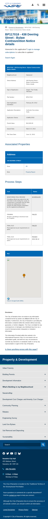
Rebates (6, 412)
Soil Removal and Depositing (13, 430)
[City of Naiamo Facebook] (4, 453)
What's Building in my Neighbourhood (18, 387)
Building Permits (9, 374)
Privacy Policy (23, 510)
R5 (27, 166)
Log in (32, 5)
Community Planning (10, 406)
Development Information (12, 381)
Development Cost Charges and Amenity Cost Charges (23, 399)
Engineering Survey (10, 418)
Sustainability (8, 437)
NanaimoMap (7, 393)
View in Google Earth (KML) (15, 301)
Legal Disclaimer (9, 510)
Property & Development (16, 27)
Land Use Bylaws (9, 424)
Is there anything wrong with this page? (21, 349)
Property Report (30, 172)
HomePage (6, 27)
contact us (12, 495)
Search (38, 5)
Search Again (10, 58)
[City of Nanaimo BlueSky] (20, 453)
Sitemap (35, 510)
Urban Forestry (8, 368)
